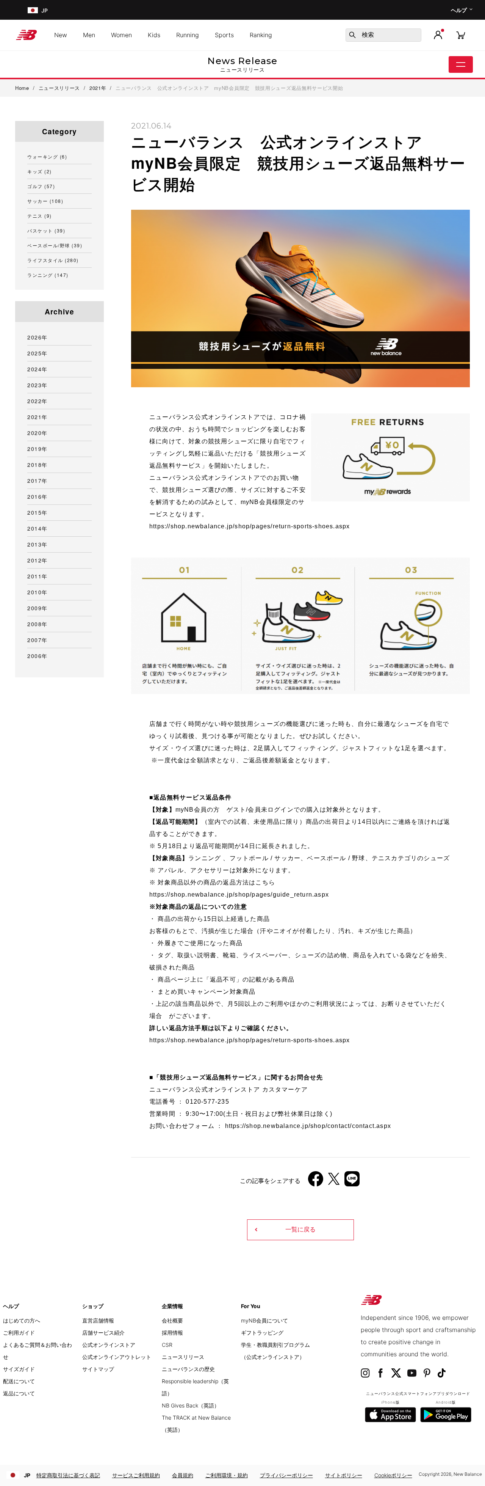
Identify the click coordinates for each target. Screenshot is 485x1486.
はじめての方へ (21, 1320)
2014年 (37, 528)
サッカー (45, 201)
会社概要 (172, 1320)
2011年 (37, 576)
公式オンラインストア (108, 1344)
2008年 (37, 624)
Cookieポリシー (393, 1475)
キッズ (39, 171)
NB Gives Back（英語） (190, 1405)
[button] (438, 34)
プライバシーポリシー (286, 1475)
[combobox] (383, 35)
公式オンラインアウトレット (116, 1357)
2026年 (37, 337)
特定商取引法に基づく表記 (68, 1475)
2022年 (37, 401)
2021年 (37, 417)
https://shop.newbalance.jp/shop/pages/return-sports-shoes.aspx (249, 526)
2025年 (37, 353)
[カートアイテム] (461, 34)
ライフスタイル (53, 260)
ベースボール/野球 (54, 245)
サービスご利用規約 (136, 1475)
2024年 (37, 369)
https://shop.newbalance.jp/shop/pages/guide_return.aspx (239, 894)
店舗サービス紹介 (103, 1332)
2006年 (37, 656)
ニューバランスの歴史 (188, 1369)
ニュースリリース (183, 1357)
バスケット (46, 230)
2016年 (37, 496)
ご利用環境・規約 (226, 1475)
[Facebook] (316, 1181)
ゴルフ (41, 186)
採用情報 (172, 1332)
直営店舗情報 (98, 1320)
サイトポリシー (343, 1475)
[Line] (352, 1181)
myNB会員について (264, 1320)
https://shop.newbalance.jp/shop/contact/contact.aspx (308, 1126)
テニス (39, 215)
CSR (167, 1344)
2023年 (37, 385)
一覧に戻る (300, 1229)
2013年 (37, 544)
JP (27, 1475)
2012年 (37, 560)
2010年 (37, 592)
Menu (461, 64)
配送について (19, 1381)
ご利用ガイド (19, 1332)
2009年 (37, 608)
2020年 (37, 433)
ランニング (48, 275)
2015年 (37, 512)
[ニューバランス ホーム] (29, 35)
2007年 (37, 640)
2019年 (37, 448)
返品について (19, 1393)
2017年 (37, 480)
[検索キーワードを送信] (352, 34)
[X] (334, 1181)
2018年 (37, 464)
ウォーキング (47, 156)
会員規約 (182, 1475)
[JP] (32, 10)
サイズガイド (19, 1369)
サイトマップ (98, 1369)
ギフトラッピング (262, 1332)
